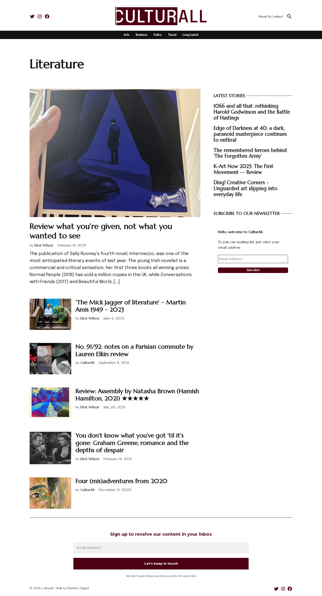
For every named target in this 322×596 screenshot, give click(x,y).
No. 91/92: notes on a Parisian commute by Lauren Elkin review (134, 350)
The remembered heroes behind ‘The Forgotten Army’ (250, 153)
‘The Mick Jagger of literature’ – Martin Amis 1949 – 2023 (131, 306)
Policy (158, 35)
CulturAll (87, 362)
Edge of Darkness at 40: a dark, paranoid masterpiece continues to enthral (250, 134)
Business (141, 35)
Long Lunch (190, 35)
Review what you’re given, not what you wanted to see (101, 231)
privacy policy (168, 576)
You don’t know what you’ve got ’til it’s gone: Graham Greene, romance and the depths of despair (132, 443)
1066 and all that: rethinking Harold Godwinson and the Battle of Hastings (252, 112)
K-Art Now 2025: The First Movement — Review (243, 169)
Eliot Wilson (43, 245)
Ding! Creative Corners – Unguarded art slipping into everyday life (245, 188)
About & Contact (270, 16)
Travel (172, 35)
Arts (126, 35)
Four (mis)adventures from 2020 (121, 481)
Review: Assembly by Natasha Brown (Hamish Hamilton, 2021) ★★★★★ (137, 394)
